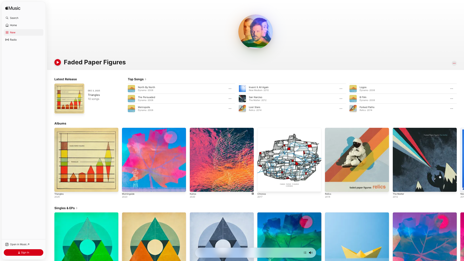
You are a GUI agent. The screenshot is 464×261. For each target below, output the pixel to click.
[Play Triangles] (59, 109)
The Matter (399, 129)
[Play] (57, 62)
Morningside (129, 129)
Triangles (94, 95)
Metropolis (144, 107)
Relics (328, 129)
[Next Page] (460, 98)
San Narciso (255, 97)
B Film (363, 97)
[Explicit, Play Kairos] (194, 187)
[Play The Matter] (397, 187)
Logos (363, 87)
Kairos (193, 129)
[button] (23, 18)
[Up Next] (305, 252)
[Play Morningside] (126, 187)
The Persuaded (146, 97)
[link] (137, 79)
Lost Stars (254, 107)
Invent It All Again (259, 87)
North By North (146, 87)
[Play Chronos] (262, 187)
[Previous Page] (124, 98)
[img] (12, 8)
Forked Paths (367, 107)
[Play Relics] (329, 187)
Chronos (262, 129)
